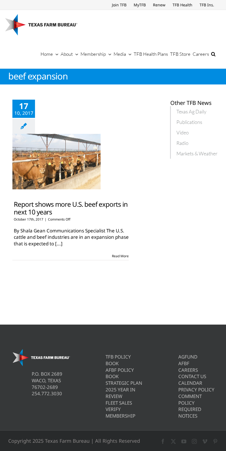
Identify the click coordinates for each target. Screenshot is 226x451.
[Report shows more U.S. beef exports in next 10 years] (56, 162)
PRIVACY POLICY (196, 389)
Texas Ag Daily (191, 111)
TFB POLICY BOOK (118, 360)
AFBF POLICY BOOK (120, 373)
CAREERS (188, 370)
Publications (189, 122)
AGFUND (187, 357)
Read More (120, 256)
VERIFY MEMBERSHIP (120, 412)
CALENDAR (190, 383)
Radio (182, 143)
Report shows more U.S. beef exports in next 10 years (71, 208)
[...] (59, 243)
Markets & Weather (196, 153)
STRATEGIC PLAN (124, 383)
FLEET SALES (119, 403)
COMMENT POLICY (190, 399)
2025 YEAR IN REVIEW (120, 392)
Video (182, 132)
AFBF (183, 363)
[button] (213, 53)
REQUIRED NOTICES (189, 412)
